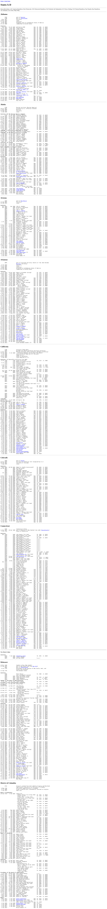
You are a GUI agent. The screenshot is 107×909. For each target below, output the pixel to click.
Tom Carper (19, 773)
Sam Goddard (19, 241)
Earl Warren (19, 442)
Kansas (22, 460)
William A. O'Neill (21, 642)
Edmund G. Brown (20, 444)
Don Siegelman (20, 97)
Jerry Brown (19, 447)
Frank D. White (20, 336)
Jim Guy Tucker (20, 338)
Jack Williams (20, 242)
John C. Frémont (20, 210)
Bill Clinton (19, 334)
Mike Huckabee (20, 339)
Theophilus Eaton (21, 655)
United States (7, 1)
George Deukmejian (21, 448)
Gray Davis (19, 450)
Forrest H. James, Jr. (22, 89)
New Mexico (24, 200)
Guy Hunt (18, 92)
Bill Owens (19, 518)
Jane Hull (19, 251)
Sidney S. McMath (21, 326)
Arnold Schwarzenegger (22, 451)
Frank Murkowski (20, 189)
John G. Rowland (20, 645)
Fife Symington (20, 250)
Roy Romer (19, 517)
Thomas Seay (19, 58)
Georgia (23, 17)
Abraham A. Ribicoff (21, 638)
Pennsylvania (24, 667)
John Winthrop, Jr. (21, 554)
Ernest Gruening (20, 170)
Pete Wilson (19, 449)
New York (35, 666)
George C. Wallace (21, 82)
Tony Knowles (19, 188)
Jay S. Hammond (20, 183)
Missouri (18, 263)
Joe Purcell (19, 333)
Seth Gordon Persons (21, 79)
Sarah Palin (19, 190)
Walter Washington (21, 898)
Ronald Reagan (20, 445)
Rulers (2, 1)
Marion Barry (19, 899)
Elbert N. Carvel (21, 762)
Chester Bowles (20, 636)
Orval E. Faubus (20, 328)
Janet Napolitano (21, 252)
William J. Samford (21, 63)
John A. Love (19, 514)
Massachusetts (45, 530)
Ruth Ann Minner (20, 774)
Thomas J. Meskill (21, 640)
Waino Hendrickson (21, 173)
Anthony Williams (21, 904)
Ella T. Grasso (20, 641)
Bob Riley (19, 98)
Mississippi (24, 18)
